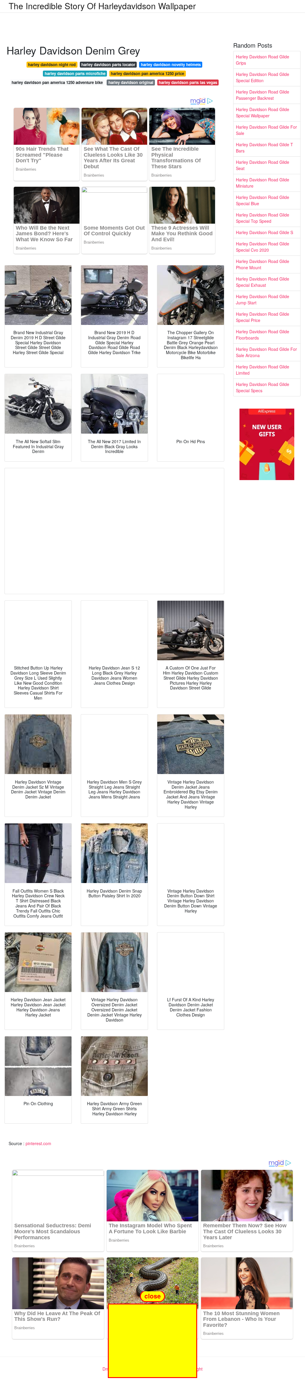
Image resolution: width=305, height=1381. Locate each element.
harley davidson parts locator (108, 64)
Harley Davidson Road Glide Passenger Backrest (262, 95)
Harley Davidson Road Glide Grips (262, 60)
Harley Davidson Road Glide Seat (262, 165)
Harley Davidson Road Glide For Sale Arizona (266, 352)
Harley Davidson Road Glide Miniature (262, 183)
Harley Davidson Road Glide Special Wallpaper (262, 112)
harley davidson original (130, 82)
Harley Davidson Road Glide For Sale (266, 130)
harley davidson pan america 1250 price (147, 73)
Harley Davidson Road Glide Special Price (262, 317)
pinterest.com (38, 1143)
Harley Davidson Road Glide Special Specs (262, 387)
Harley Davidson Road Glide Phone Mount (262, 264)
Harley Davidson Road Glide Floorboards (262, 334)
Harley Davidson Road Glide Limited (262, 370)
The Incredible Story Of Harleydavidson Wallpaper (102, 5)
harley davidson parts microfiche (75, 73)
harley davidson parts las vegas (188, 82)
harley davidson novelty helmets (171, 64)
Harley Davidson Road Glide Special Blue (262, 200)
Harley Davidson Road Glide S (264, 232)
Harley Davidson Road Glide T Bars (264, 147)
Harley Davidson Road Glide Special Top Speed (262, 218)
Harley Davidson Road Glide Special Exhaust (262, 282)
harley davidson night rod (52, 64)
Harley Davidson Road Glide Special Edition (262, 77)
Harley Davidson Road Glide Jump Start (262, 299)
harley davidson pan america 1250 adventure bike (57, 82)
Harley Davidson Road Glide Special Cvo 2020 (262, 247)
